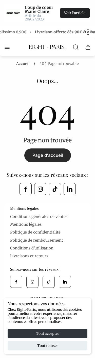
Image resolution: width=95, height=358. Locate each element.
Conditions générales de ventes (38, 216)
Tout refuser (47, 345)
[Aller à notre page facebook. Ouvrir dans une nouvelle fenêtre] (26, 189)
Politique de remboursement (36, 240)
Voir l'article (75, 13)
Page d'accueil (47, 155)
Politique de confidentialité (35, 232)
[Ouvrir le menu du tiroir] (7, 47)
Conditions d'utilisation (31, 248)
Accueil (23, 63)
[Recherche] (75, 47)
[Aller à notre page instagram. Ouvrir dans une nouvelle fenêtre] (40, 189)
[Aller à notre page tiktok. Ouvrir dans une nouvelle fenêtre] (55, 189)
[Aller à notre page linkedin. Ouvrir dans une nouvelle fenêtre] (70, 189)
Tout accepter (47, 333)
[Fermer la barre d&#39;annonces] (88, 32)
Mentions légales (26, 224)
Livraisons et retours (29, 255)
